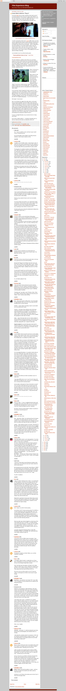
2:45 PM (15, 398)
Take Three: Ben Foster (48, 183)
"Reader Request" (46, 113)
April (45, 435)
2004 (45, 449)
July (45, 169)
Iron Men (46, 389)
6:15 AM (15, 677)
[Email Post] (28, 124)
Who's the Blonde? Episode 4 (49, 401)
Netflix (17, 15)
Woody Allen (45, 154)
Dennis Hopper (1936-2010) (49, 185)
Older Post (38, 684)
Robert (15, 394)
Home (25, 684)
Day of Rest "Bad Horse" (49, 246)
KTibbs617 (16, 214)
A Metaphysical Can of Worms (50, 191)
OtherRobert (16, 536)
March (46, 437)
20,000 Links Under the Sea (49, 302)
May (45, 172)
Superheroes (45, 150)
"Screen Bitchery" (46, 115)
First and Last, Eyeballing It (49, 374)
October (46, 164)
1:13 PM (15, 184)
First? (45, 399)
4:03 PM (15, 477)
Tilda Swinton (45, 151)
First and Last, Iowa (48, 423)
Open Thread (46, 327)
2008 (45, 443)
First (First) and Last (48, 266)
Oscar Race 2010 (46, 145)
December (47, 161)
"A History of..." (46, 94)
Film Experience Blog (20, 5)
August (46, 167)
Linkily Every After (47, 221)
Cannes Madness (47, 294)
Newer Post (12, 684)
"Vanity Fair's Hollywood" (48, 121)
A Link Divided (47, 252)
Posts (45, 31)
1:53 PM (15, 665)
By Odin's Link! (47, 431)
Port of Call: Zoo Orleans (49, 223)
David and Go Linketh (48, 350)
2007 (45, 445)
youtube (51, 22)
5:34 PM (15, 534)
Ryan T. (15, 558)
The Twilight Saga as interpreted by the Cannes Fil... (49, 334)
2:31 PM (15, 371)
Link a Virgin (46, 415)
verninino (16, 141)
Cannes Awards (47, 231)
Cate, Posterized (47, 313)
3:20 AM (15, 626)
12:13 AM (16, 576)
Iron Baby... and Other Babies (49, 200)
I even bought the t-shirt (16, 57)
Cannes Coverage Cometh (49, 370)
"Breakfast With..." (46, 100)
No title (45, 262)
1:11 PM (15, 178)
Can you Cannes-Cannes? (49, 345)
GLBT (18, 125)
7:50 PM (15, 556)
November (47, 163)
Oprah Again (46, 393)
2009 (45, 442)
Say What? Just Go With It (49, 377)
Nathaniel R (16, 628)
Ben (15, 257)
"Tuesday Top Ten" (46, 118)
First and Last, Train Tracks (49, 198)
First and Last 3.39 (47, 229)
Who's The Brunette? (48, 289)
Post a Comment (14, 680)
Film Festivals (46, 132)
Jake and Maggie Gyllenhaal (48, 135)
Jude (15, 249)
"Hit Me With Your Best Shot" (48, 103)
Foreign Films (45, 134)
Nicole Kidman (46, 143)
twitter (48, 22)
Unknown (16, 643)
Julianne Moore (46, 137)
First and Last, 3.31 (48, 411)
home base (44, 22)
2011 (45, 158)
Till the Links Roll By (48, 364)
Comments (46, 33)
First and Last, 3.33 (48, 366)
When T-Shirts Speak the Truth (50, 346)
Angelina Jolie (45, 126)
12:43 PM (16, 139)
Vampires (45, 153)
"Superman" (46, 383)
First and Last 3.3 (47, 392)
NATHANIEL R (17, 299)
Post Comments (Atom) (19, 686)
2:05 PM (15, 281)
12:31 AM (16, 584)
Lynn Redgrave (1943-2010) (49, 419)
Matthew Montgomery (22, 96)
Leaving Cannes (47, 253)
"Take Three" (45, 116)
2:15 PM (15, 330)
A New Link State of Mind (49, 211)
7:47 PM (15, 549)
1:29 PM (15, 212)
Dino (15, 332)
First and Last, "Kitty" (48, 406)
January (46, 440)
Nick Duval (16, 283)
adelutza (16, 437)
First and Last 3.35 (47, 328)
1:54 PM (15, 246)
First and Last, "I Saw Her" (49, 217)
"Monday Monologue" (47, 110)
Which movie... (47, 215)
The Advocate (46, 60)
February (46, 438)
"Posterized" (45, 111)
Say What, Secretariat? (48, 429)
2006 (45, 446)
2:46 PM (15, 412)
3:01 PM (15, 458)
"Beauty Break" (46, 96)
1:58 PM (15, 255)
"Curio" (44, 102)
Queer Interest (46, 148)
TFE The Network (47, 257)
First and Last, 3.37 (48, 277)
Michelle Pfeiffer (46, 140)
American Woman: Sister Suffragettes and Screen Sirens (49, 340)
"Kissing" (45, 105)
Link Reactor (46, 390)
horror (21, 125)
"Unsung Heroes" (46, 119)
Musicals (45, 142)
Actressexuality (46, 124)
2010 (45, 160)
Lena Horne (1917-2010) (48, 376)
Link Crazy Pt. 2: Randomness (50, 273)
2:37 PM (15, 392)
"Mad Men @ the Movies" (48, 107)
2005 (45, 448)
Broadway (45, 129)
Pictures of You (47, 425)
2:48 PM (15, 435)
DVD (16, 125)
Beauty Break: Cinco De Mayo (50, 402)
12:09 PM (16, 641)
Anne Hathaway (46, 127)
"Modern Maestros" (46, 108)
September (47, 166)
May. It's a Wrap (47, 173)
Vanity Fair (46, 46)
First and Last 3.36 (47, 300)
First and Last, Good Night (49, 343)
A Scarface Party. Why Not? (49, 381)
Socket (27, 40)
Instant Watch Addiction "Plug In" (20, 13)
